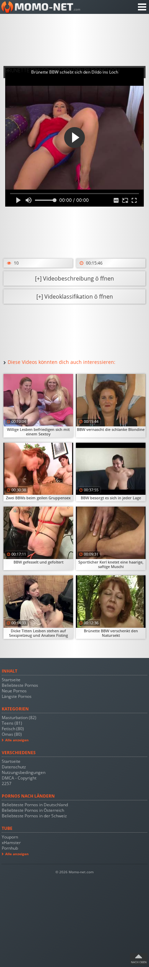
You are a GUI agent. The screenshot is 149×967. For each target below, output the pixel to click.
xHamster (11, 842)
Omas (12, 734)
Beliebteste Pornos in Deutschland (35, 805)
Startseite (11, 680)
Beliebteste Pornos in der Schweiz (34, 816)
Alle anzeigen (17, 740)
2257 (6, 783)
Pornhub (10, 848)
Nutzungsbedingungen (23, 772)
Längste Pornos (17, 696)
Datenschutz (14, 767)
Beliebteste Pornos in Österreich (33, 810)
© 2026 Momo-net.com (74, 872)
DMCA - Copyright (19, 778)
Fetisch (13, 729)
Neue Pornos (14, 691)
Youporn (10, 837)
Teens (12, 723)
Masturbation (19, 717)
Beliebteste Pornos (20, 685)
